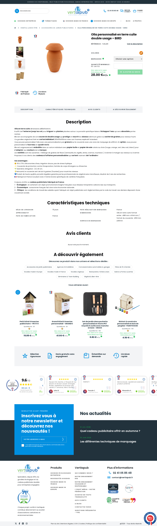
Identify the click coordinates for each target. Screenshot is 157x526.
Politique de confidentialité (96, 524)
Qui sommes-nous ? (84, 473)
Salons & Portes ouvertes (123, 272)
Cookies (82, 524)
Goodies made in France (56, 272)
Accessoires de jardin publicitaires (58, 28)
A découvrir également (124, 109)
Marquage (97, 59)
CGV (76, 524)
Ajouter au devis (131, 72)
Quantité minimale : (101, 64)
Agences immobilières (65, 267)
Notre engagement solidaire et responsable (84, 484)
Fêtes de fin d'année (122, 267)
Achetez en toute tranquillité (83, 496)
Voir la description (135, 44)
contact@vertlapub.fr (122, 477)
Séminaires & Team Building (68, 277)
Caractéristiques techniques (60, 109)
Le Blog (78, 504)
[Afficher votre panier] (135, 11)
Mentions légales (67, 524)
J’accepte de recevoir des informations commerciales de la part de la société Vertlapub (44, 445)
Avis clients (94, 109)
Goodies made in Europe (33, 272)
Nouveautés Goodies (60, 479)
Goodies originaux (77, 272)
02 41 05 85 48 (122, 473)
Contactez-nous (83, 507)
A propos (137, 21)
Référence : (96, 44)
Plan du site (55, 524)
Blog (128, 21)
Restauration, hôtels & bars (99, 272)
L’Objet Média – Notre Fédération (85, 490)
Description (27, 109)
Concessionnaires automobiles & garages (94, 267)
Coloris (95, 53)
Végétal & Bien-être (29, 28)
